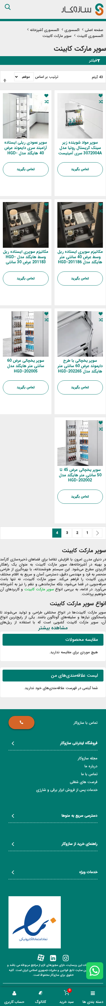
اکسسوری (71, 30)
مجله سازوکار (88, 758)
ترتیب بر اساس (46, 77)
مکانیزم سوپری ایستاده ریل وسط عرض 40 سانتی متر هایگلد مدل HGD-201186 (80, 257)
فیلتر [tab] (93, 60)
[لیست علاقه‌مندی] (100, 95)
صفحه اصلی (94, 30)
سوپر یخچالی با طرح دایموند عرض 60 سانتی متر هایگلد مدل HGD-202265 (80, 366)
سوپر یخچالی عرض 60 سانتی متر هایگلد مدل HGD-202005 (25, 366)
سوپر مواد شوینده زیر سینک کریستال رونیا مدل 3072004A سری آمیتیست (80, 147)
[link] (65, 958)
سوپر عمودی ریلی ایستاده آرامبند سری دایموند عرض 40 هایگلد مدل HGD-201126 (25, 150)
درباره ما (91, 766)
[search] (8, 7)
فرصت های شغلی (84, 782)
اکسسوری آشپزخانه (44, 30)
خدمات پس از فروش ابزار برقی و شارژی (67, 790)
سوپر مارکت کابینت (39, 589)
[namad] (34, 922)
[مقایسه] (100, 101)
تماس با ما (89, 774)
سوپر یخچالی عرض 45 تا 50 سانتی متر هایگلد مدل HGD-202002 (80, 475)
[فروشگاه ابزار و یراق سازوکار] (82, 9)
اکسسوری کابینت (90, 36)
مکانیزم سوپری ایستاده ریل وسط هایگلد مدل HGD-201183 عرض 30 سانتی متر (25, 260)
